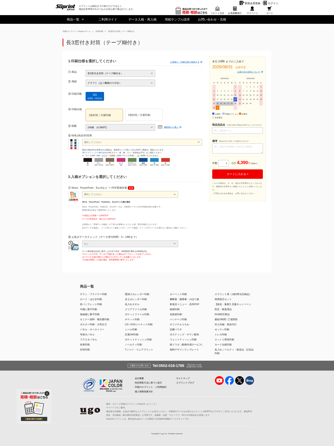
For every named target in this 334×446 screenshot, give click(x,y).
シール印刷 (131, 329)
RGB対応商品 (222, 314)
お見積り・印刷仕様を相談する (184, 62)
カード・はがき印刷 (91, 299)
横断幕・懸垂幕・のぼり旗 (184, 299)
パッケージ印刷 (178, 319)
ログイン (273, 3)
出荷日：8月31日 (95, 96)
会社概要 (139, 378)
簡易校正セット (223, 299)
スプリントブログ (185, 382)
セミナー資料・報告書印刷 (94, 319)
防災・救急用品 (223, 309)
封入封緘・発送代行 (226, 324)
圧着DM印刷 (131, 334)
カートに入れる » (237, 174)
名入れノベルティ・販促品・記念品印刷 (234, 351)
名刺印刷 (85, 344)
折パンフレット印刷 (91, 304)
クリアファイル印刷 (136, 309)
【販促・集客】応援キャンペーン (233, 304)
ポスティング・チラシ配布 (184, 334)
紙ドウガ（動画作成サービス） (187, 344)
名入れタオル (132, 304)
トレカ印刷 (221, 334)
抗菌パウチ (176, 329)
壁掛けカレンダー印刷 (137, 294)
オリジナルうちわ (179, 324)
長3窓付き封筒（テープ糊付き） (122, 31)
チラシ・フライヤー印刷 (93, 294)
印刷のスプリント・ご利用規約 (150, 387)
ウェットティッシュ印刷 (183, 339)
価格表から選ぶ (171, 127)
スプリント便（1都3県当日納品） (233, 294)
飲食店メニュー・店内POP (184, 304)
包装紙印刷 (176, 314)
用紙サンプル (177, 19)
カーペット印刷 (178, 294)
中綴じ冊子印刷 (88, 309)
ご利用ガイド (107, 19)
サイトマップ (183, 378)
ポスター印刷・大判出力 (93, 324)
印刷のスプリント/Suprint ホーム (77, 31)
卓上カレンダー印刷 (136, 299)
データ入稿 (142, 19)
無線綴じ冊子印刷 (90, 314)
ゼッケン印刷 (222, 329)
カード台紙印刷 (223, 344)
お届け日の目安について (248, 72)
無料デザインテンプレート (184, 349)
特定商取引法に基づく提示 (148, 382)
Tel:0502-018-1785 (168, 365)
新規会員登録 (252, 3)
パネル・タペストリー (92, 329)
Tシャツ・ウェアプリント (139, 349)
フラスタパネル (88, 339)
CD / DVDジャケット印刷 (139, 324)
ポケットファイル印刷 (137, 314)
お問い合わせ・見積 (212, 19)
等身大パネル (87, 334)
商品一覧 (73, 19)
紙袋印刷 (175, 309)
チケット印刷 (132, 319)
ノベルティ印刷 (133, 344)
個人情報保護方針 (144, 391)
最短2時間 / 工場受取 (226, 319)
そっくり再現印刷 (224, 339)
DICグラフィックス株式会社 (94, 153)
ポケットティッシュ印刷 (138, 339)
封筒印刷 (99, 31)
